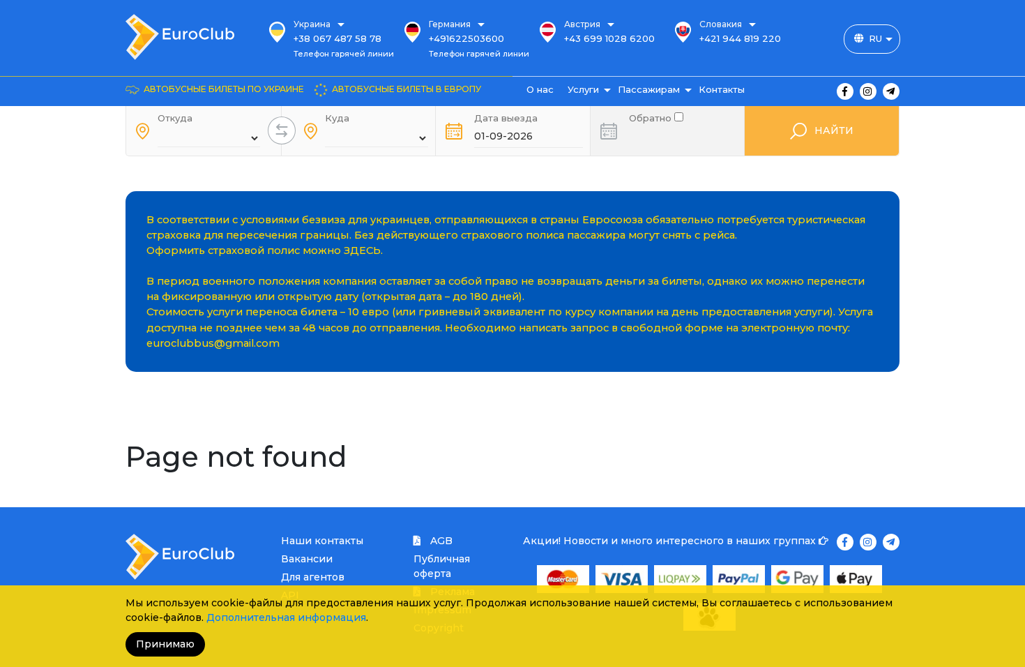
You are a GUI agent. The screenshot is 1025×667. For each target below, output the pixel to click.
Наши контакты (322, 540)
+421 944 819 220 (740, 38)
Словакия (720, 24)
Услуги (583, 89)
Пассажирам (649, 89)
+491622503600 (466, 38)
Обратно (651, 116)
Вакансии (307, 559)
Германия (450, 24)
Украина (312, 24)
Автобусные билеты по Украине (224, 89)
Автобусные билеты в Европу (406, 89)
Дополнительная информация (286, 617)
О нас (540, 89)
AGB (440, 540)
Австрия (582, 24)
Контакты (722, 89)
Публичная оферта (441, 566)
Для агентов (312, 577)
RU (875, 38)
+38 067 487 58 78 (337, 38)
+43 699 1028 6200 (609, 38)
